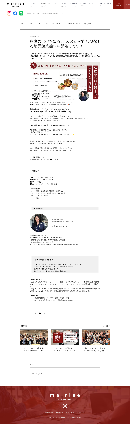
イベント (32, 24)
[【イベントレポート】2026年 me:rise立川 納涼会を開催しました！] (96, 337)
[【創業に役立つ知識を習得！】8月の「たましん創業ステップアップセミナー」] (65, 337)
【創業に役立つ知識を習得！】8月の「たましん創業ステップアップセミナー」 (64, 349)
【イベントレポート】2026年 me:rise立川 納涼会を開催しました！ (95, 349)
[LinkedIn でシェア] (40, 313)
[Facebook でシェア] (31, 313)
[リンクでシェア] (45, 313)
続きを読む (87, 24)
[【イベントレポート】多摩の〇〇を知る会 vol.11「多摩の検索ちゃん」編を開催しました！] (34, 337)
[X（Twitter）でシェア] (35, 313)
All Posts (23, 24)
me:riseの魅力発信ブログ (72, 24)
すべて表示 (106, 326)
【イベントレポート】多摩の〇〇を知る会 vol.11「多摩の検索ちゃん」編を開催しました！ (34, 349)
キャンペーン (43, 24)
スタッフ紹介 (55, 24)
